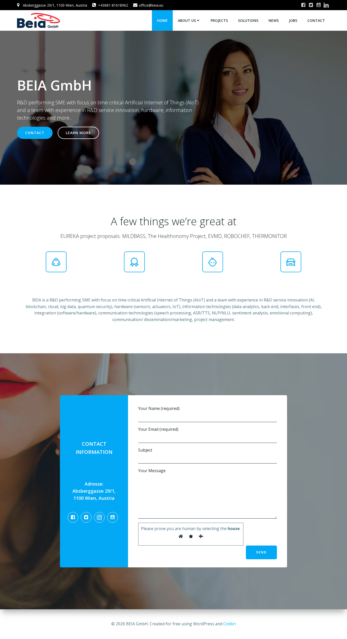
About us (187, 20)
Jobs (293, 20)
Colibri (229, 624)
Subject (145, 450)
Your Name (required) (159, 408)
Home (162, 20)
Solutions (248, 20)
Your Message (152, 470)
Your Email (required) (158, 429)
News (274, 20)
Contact (316, 20)
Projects (219, 20)
